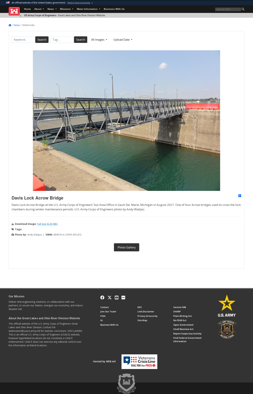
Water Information (87, 9)
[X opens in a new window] (110, 297)
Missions (65, 9)
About (38, 9)
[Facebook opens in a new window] (102, 297)
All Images (98, 40)
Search (42, 40)
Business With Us (114, 9)
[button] (80, 2)
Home (27, 9)
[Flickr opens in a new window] (123, 297)
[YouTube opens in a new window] (116, 297)
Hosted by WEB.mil (104, 361)
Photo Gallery (127, 247)
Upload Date (121, 40)
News (51, 9)
